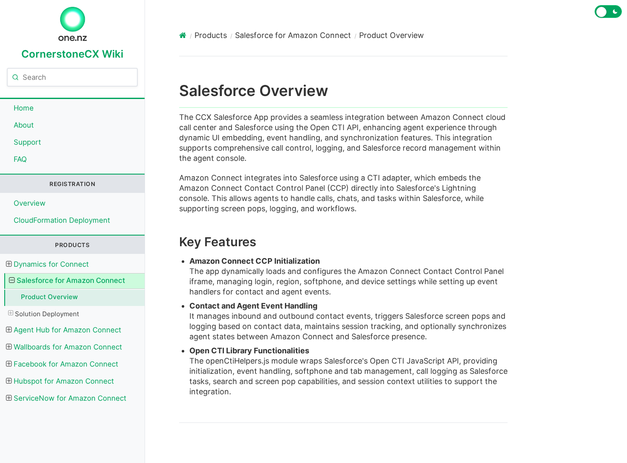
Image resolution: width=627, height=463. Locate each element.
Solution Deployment (47, 314)
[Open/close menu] (8, 264)
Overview (30, 203)
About (24, 125)
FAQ (20, 159)
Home (24, 108)
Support (27, 142)
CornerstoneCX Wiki (72, 53)
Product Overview (49, 297)
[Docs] (182, 35)
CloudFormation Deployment (62, 220)
